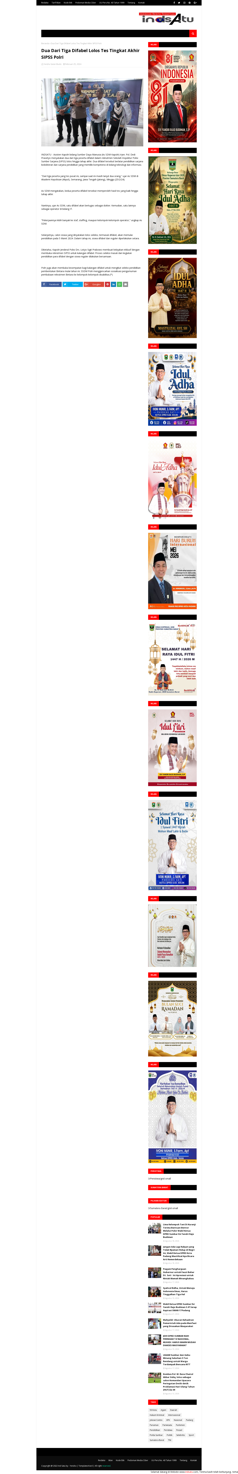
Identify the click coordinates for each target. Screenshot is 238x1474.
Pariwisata (167, 1425)
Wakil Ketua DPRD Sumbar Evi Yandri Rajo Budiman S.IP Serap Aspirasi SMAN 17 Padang (180, 1307)
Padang (189, 1420)
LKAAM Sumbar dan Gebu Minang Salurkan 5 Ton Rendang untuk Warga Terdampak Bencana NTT (176, 1359)
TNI (169, 1440)
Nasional (178, 1420)
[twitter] (179, 2)
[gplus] (195, 2)
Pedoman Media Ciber (85, 2)
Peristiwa (168, 1430)
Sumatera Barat (157, 1440)
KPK (168, 1420)
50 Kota (153, 1410)
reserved (106, 1465)
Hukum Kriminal (157, 1415)
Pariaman (154, 1425)
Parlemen (180, 1425)
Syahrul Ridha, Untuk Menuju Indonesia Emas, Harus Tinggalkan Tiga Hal (179, 1291)
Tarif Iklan (56, 2)
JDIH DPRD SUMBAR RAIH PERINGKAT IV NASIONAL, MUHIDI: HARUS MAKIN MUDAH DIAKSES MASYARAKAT (179, 1340)
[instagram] (184, 2)
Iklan (110, 1460)
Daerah (173, 1410)
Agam (163, 1410)
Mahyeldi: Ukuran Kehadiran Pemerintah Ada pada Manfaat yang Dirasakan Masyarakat (180, 1323)
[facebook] (174, 2)
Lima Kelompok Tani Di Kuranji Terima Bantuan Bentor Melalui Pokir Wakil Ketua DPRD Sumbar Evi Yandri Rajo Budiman (179, 1230)
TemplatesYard (86, 1465)
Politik (169, 1435)
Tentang (131, 2)
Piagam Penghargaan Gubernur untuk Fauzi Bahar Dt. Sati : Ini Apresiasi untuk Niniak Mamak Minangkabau (178, 1273)
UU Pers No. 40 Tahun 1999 (111, 2)
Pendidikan (155, 1430)
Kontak (141, 2)
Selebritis (180, 1435)
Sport (191, 1435)
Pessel (179, 1430)
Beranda (45, 43)
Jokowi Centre (156, 1420)
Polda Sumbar (156, 1435)
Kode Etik (68, 2)
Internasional (174, 1415)
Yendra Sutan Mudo (53, 64)
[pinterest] (189, 2)
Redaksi (44, 2)
